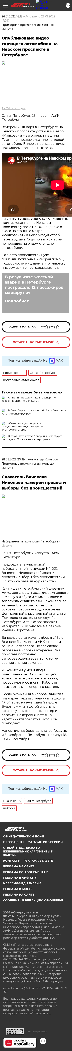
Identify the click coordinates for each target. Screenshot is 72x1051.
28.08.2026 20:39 (13, 459)
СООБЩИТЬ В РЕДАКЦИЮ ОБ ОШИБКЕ (33, 900)
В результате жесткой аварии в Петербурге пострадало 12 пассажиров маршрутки (34, 285)
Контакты (11, 860)
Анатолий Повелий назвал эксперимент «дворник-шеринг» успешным (30, 399)
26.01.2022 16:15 (12, 16)
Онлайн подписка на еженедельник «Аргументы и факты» (28, 851)
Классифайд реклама (22, 883)
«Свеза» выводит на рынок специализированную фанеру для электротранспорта (23, 426)
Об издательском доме (23, 836)
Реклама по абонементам (25, 872)
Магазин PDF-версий (45, 842)
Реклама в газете (38, 860)
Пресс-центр (13, 842)
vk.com (7, 545)
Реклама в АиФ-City (20, 878)
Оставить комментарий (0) (36, 342)
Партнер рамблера (37, 1031)
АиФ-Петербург (13, 108)
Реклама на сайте (18, 866)
